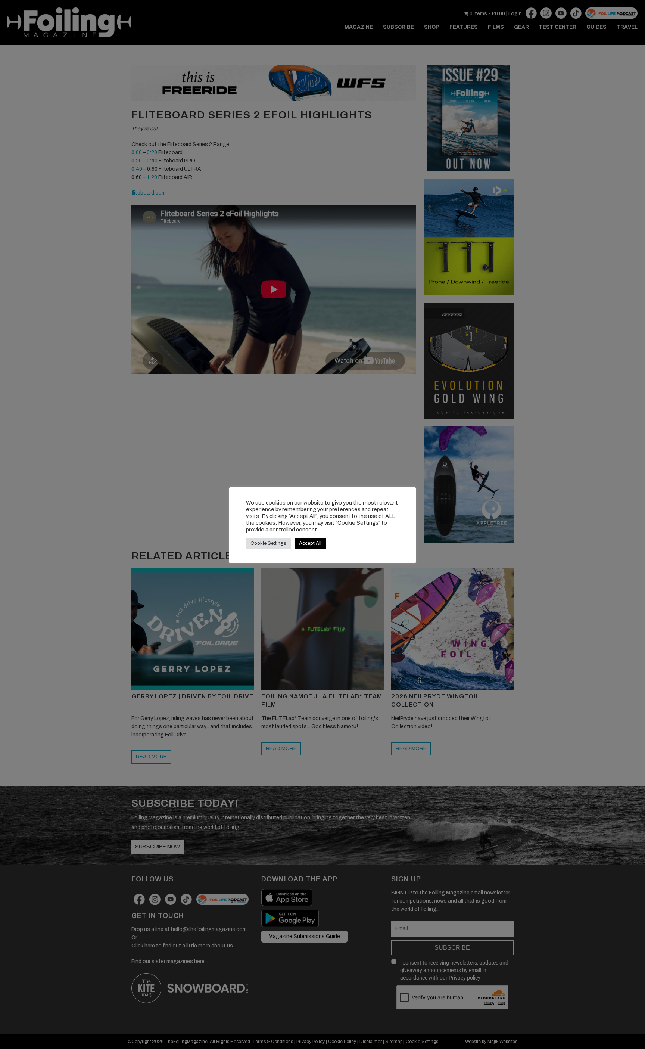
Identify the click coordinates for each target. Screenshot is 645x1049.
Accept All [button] (310, 543)
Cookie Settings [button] (268, 543)
